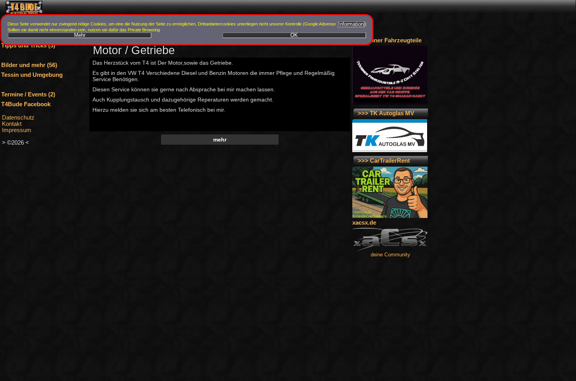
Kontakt (12, 124)
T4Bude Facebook (26, 104)
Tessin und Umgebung (32, 75)
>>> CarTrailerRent (384, 161)
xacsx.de (364, 223)
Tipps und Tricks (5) (28, 45)
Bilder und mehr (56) (29, 65)
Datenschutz (18, 117)
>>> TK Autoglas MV (386, 113)
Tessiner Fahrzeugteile (391, 40)
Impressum (16, 130)
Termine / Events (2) (28, 94)
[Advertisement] (218, 157)
